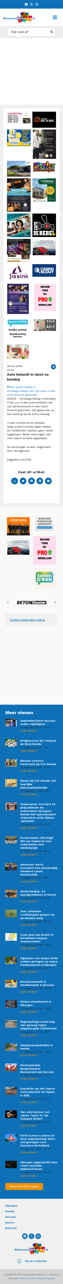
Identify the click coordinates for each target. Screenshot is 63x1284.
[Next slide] (55, 602)
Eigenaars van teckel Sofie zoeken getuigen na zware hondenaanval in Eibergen (39, 962)
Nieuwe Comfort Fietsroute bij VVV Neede (38, 762)
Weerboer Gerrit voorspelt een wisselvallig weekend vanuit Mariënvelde (38, 869)
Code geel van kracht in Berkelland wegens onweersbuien (37, 938)
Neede (9, 1211)
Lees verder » (29, 730)
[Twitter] (31, 4)
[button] (53, 366)
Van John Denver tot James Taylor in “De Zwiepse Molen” (34, 1115)
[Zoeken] (52, 32)
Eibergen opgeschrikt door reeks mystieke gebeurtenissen (39, 1166)
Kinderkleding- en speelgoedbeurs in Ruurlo (38, 893)
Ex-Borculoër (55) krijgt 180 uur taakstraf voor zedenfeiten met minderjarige (36, 843)
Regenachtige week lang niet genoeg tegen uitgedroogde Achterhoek (38, 1025)
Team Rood (25, 1278)
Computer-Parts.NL (45, 1278)
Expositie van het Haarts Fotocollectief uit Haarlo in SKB (37, 1092)
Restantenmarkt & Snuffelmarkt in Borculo (37, 983)
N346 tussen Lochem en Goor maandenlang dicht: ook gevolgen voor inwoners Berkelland (37, 1140)
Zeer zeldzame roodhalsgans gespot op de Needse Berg (37, 915)
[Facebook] (26, 4)
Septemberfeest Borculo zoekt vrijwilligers (37, 722)
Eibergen (11, 1205)
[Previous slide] (8, 602)
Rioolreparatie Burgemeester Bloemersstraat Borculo (37, 1068)
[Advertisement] (31, 71)
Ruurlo (9, 1222)
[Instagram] (36, 4)
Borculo (10, 1217)
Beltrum (11, 1228)
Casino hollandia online (27, 620)
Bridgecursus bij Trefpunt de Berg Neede (38, 742)
